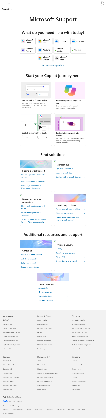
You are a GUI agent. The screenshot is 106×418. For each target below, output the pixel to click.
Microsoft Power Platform (11, 377)
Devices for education (78, 324)
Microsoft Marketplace (44, 381)
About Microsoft (77, 365)
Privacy (28, 409)
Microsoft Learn (42, 369)
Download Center (42, 324)
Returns (39, 332)
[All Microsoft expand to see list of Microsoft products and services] (3, 3)
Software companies (43, 385)
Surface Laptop (7, 324)
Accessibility (76, 385)
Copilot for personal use (10, 341)
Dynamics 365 (7, 369)
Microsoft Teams (8, 381)
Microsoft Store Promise (44, 345)
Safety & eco (61, 409)
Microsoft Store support (44, 328)
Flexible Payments (43, 349)
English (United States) (14, 397)
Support (5, 9)
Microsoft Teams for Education (81, 328)
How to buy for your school (80, 336)
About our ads (82, 409)
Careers (74, 361)
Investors (74, 377)
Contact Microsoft (17, 409)
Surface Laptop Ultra (9, 328)
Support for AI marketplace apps (47, 373)
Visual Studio (41, 390)
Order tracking (41, 336)
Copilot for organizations (11, 336)
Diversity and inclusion (79, 381)
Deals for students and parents (81, 345)
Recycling (71, 409)
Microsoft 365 (7, 373)
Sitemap (5, 409)
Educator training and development (83, 341)
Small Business (7, 390)
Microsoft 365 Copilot (10, 385)
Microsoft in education (79, 320)
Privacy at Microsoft (78, 373)
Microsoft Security (8, 365)
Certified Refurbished (44, 341)
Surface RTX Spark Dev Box (11, 332)
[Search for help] (9, 3)
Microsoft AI (7, 361)
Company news (76, 369)
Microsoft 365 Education (79, 332)
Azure (39, 361)
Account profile (42, 320)
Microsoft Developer (43, 365)
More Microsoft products (53, 65)
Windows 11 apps (8, 349)
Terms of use (38, 409)
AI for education (77, 349)
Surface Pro (6, 320)
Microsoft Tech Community (45, 377)
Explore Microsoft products (11, 345)
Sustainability (76, 390)
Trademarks (49, 409)
